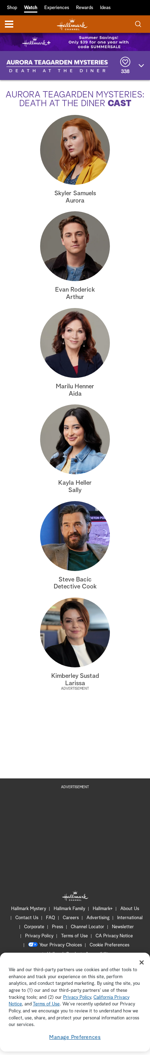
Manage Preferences (75, 1037)
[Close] (142, 962)
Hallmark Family (69, 909)
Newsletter (123, 927)
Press (57, 927)
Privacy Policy (39, 936)
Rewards (84, 8)
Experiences (56, 8)
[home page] (72, 24)
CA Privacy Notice (114, 936)
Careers (71, 918)
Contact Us (26, 918)
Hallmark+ (103, 909)
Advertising (98, 918)
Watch (30, 8)
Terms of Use (74, 936)
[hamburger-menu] (9, 24)
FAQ (50, 918)
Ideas (105, 8)
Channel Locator (87, 927)
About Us (129, 909)
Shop (12, 8)
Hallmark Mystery (28, 909)
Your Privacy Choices (60, 945)
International (130, 918)
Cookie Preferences (109, 945)
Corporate (34, 927)
